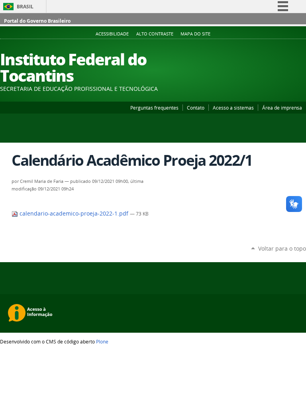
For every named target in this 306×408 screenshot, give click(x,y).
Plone (102, 341)
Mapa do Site (195, 34)
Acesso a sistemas (233, 107)
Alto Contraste (154, 34)
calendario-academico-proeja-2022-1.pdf (74, 213)
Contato (195, 107)
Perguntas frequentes (154, 107)
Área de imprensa (282, 107)
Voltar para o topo (282, 248)
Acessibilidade (112, 34)
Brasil (25, 6)
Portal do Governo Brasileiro (37, 21)
